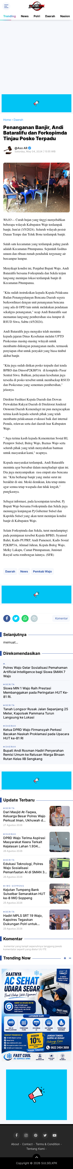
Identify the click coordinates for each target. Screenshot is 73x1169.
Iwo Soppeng (14, 886)
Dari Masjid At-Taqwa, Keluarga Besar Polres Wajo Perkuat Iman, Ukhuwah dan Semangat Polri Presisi (25, 816)
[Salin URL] (34, 618)
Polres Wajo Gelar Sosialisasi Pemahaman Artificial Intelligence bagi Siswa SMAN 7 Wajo (35, 672)
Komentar (61, 618)
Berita (10, 808)
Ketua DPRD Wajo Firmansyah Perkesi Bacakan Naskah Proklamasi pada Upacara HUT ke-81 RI (36, 734)
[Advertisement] (36, 57)
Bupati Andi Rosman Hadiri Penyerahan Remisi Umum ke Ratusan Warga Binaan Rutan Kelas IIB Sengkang (33, 754)
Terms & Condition (48, 1144)
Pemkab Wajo (42, 571)
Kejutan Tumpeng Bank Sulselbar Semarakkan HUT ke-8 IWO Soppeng (24, 894)
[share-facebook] (6, 618)
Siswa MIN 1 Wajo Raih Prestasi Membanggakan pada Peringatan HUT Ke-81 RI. (35, 692)
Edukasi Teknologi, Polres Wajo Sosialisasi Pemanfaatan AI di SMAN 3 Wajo (23, 868)
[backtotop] (36, 1158)
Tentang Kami (35, 1148)
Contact (27, 1144)
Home (7, 119)
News (25, 16)
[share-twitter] (15, 618)
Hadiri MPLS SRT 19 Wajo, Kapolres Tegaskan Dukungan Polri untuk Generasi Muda (23, 920)
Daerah (50, 16)
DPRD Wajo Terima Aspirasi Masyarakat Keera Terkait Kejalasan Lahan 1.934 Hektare (24, 842)
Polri (37, 16)
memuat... (10, 642)
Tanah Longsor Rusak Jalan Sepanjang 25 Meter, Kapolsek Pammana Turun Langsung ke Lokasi (35, 713)
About (15, 1144)
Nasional (66, 16)
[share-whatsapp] (25, 618)
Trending (9, 16)
